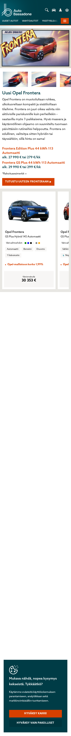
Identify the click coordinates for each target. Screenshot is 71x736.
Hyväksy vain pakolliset (35, 723)
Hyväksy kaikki (35, 713)
